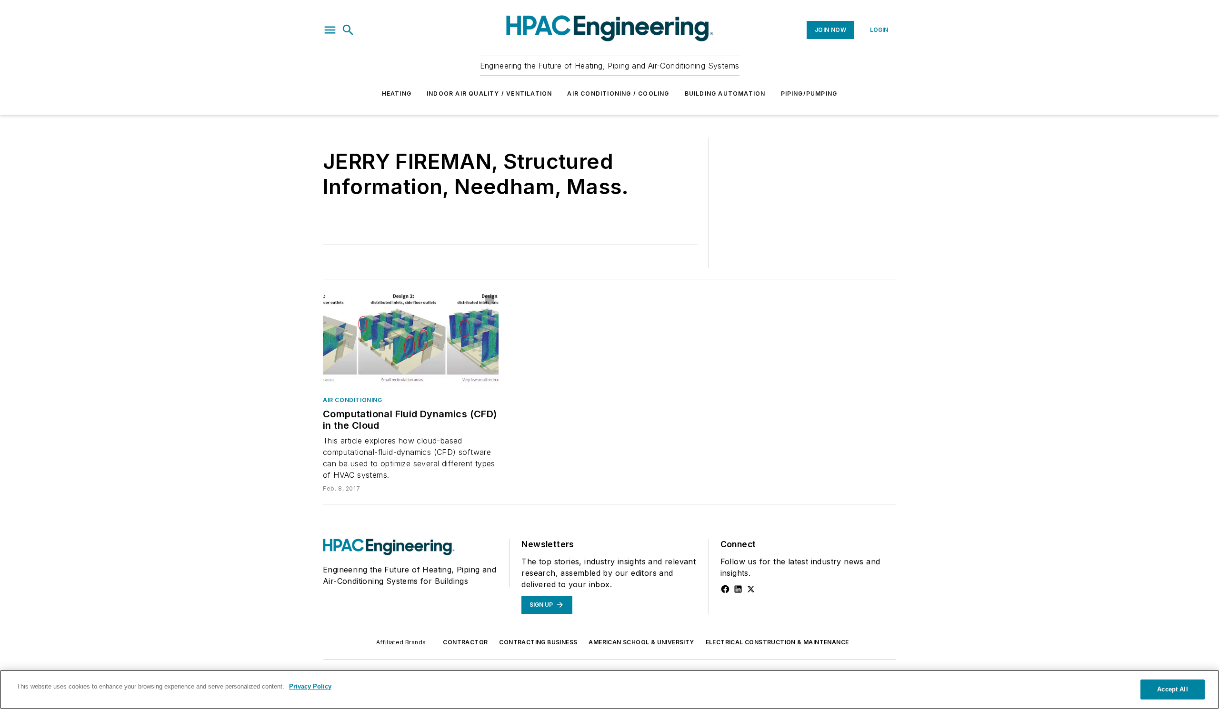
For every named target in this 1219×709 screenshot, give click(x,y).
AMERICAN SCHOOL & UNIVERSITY (641, 642)
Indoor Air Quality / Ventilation (489, 93)
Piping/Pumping (809, 93)
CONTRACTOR (465, 642)
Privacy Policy (310, 686)
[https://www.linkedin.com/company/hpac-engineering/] (738, 589)
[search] (348, 30)
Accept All (1172, 689)
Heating (396, 93)
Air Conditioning (352, 400)
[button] (330, 30)
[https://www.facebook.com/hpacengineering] (725, 589)
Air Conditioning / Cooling (618, 93)
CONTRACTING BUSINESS (538, 642)
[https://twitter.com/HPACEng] (751, 589)
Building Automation (725, 93)
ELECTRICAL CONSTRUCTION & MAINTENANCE (777, 642)
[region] (609, 689)
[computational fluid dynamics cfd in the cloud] (411, 339)
